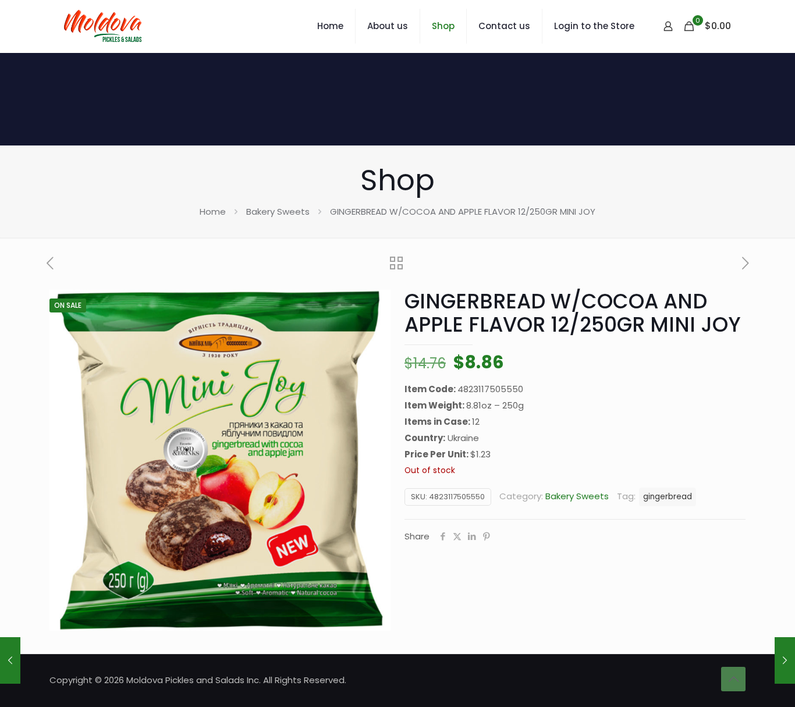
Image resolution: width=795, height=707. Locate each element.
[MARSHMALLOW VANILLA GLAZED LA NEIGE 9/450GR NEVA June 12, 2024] (785, 660)
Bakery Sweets (278, 211)
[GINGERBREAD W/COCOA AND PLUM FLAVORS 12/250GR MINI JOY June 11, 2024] (10, 660)
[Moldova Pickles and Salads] (104, 26)
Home (213, 211)
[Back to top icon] (733, 679)
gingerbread (667, 496)
